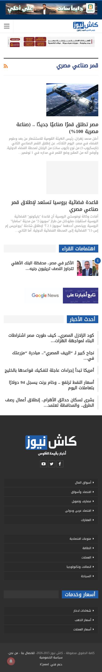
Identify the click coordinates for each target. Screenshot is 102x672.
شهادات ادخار (82, 610)
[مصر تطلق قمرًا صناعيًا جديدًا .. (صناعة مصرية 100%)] (72, 99)
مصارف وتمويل (81, 501)
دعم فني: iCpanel (51, 664)
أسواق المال (83, 482)
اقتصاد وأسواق (81, 492)
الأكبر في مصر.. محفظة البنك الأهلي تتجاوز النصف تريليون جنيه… (42, 265)
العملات (86, 557)
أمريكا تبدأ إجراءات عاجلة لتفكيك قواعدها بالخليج (49, 370)
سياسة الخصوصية (51, 657)
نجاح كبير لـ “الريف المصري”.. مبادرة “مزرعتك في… (53, 355)
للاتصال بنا (28, 653)
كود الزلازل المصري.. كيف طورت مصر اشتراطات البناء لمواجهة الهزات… (51, 338)
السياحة (86, 576)
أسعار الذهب (83, 620)
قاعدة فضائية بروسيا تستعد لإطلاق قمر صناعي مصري (54, 206)
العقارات (86, 520)
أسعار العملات (82, 629)
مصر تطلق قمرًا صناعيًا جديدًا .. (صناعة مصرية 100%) (57, 128)
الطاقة (86, 548)
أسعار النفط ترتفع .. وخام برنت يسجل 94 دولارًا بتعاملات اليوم (51, 385)
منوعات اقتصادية (80, 538)
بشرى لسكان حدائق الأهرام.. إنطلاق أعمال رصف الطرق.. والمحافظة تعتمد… (49, 402)
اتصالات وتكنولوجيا (79, 567)
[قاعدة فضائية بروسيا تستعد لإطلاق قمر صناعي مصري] (72, 177)
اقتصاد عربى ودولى (78, 510)
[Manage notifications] (11, 661)
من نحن (13, 653)
